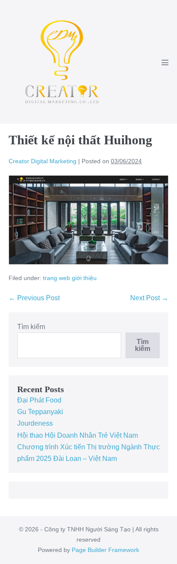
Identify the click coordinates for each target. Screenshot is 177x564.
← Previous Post (34, 298)
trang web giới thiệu (70, 277)
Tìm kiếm (31, 326)
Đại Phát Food (39, 400)
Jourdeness (35, 423)
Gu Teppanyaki (40, 411)
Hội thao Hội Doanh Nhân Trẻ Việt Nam (77, 435)
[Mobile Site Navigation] (165, 62)
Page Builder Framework (105, 549)
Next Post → (149, 298)
